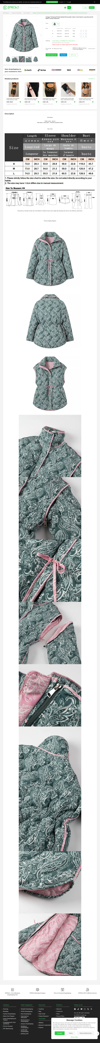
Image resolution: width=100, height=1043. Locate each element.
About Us (58, 1009)
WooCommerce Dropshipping (25, 1020)
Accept (59, 1033)
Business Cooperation (45, 1025)
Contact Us (59, 1011)
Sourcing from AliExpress (25, 1016)
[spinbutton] (83, 31)
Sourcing (5, 1009)
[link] (6, 13)
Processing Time (48, 49)
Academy (41, 1009)
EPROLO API (24, 1033)
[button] (81, 31)
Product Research (44, 1016)
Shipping (48, 40)
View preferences (86, 1033)
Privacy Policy (74, 1037)
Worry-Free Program (8, 1016)
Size (47, 28)
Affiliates (41, 1022)
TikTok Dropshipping (26, 1011)
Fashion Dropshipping (9, 1013)
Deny (71, 1033)
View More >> (92, 78)
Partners (41, 1027)
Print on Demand (7, 1026)
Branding (5, 1011)
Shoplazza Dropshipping (24, 1027)
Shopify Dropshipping (27, 1009)
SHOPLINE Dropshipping (24, 1030)
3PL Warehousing (8, 1028)
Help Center (42, 1013)
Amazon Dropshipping (27, 1023)
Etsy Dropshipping (26, 1013)
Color (47, 23)
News (58, 1013)
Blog (40, 1011)
